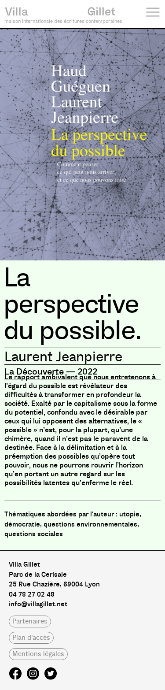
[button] (30, 621)
